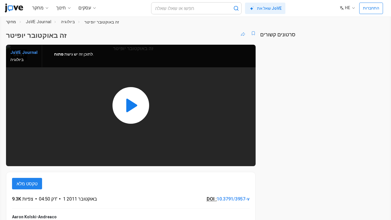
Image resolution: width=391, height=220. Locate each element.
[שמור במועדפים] (253, 33)
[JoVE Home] (14, 8)
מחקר (11, 21)
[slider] (203, 158)
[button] (246, 52)
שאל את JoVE (269, 8)
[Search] (236, 8)
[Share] (243, 33)
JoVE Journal (38, 21)
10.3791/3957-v (233, 199)
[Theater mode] (246, 158)
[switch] (188, 158)
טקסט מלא (27, 183)
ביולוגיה (68, 21)
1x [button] (221, 158)
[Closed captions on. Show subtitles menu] (233, 158)
